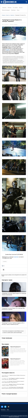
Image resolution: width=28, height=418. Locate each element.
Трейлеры (13, 10)
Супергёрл (16, 257)
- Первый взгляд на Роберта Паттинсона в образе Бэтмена (13, 376)
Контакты (3, 409)
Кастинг (20, 7)
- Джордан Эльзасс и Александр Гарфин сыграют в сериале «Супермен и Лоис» (13, 385)
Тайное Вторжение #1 (15, 358)
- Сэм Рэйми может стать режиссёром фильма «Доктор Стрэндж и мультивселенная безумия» (13, 388)
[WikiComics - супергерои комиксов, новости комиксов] (15, 2)
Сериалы (4, 7)
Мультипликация (6, 10)
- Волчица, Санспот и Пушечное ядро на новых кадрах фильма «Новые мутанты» (13, 382)
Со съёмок (15, 7)
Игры (18, 10)
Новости (11, 24)
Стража (7, 49)
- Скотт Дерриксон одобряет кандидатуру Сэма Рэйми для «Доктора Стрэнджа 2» (13, 379)
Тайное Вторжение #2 (15, 346)
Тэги (8, 409)
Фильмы (9, 7)
